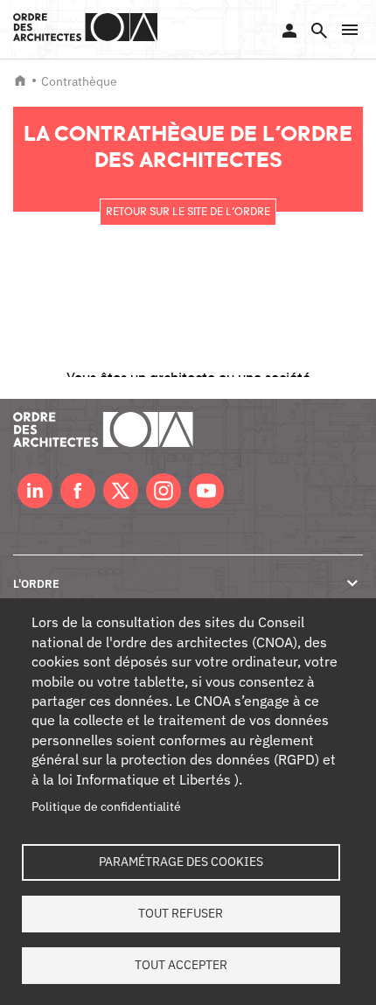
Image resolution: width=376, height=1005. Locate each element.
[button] (350, 30)
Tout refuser (180, 913)
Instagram (163, 490)
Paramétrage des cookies (181, 861)
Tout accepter (181, 965)
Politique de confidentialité (106, 806)
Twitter (120, 490)
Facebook (77, 490)
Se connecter (289, 30)
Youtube (206, 490)
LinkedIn (34, 490)
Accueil (20, 80)
